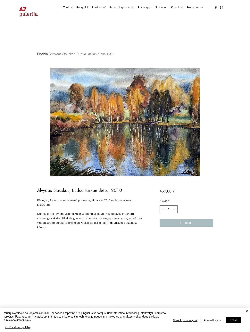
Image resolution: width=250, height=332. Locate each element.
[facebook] (216, 7)
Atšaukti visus (212, 320)
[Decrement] (162, 209)
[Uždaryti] (247, 311)
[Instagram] (222, 7)
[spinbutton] (168, 209)
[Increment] (174, 209)
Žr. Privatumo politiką (18, 327)
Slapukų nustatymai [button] (185, 320)
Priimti (233, 320)
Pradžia (42, 54)
